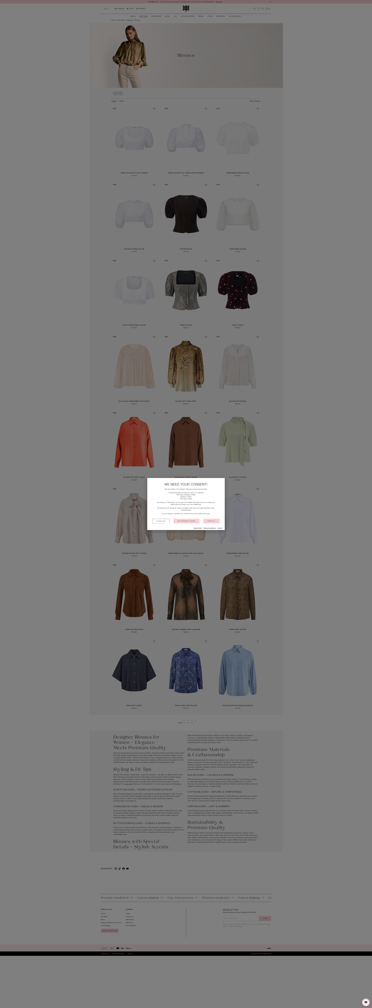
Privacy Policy (197, 528)
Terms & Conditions (210, 528)
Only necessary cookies (186, 521)
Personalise (160, 521)
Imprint (219, 528)
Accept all (211, 521)
